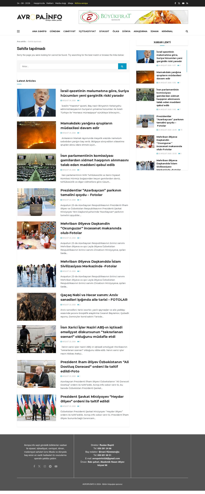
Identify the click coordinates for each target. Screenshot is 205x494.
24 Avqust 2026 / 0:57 (167, 65)
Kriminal (167, 31)
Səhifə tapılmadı (34, 41)
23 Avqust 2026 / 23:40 (167, 129)
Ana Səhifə (39, 31)
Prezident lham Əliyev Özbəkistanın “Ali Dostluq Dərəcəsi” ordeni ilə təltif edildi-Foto (94, 366)
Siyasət (104, 31)
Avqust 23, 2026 (69, 199)
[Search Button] (122, 66)
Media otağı (60, 3)
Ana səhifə (21, 41)
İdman (154, 31)
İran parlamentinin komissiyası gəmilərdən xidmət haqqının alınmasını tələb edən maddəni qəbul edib (94, 160)
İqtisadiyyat (87, 31)
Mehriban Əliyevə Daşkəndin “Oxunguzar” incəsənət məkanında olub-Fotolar (90, 228)
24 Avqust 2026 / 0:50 (167, 82)
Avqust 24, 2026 (69, 100)
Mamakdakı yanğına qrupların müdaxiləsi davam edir (169, 75)
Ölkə (116, 31)
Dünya (126, 31)
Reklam (50, 3)
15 (80, 199)
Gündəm (55, 31)
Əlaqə (70, 3)
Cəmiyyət (69, 31)
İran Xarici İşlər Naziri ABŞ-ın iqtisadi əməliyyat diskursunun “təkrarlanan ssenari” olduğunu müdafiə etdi (91, 332)
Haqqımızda (39, 3)
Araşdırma (140, 31)
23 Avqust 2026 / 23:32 (167, 153)
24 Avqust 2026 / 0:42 (167, 109)
